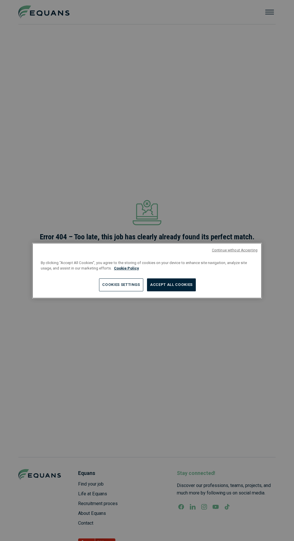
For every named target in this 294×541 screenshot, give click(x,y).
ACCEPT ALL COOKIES (171, 284)
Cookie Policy (126, 268)
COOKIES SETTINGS (121, 284)
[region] (147, 270)
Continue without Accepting (235, 250)
